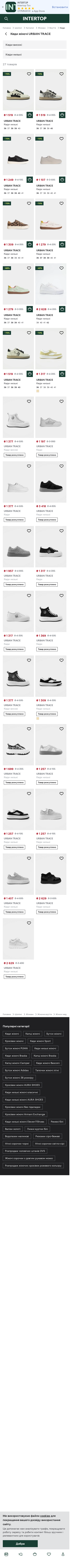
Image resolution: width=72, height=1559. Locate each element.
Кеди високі (14, 44)
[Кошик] (34, 1554)
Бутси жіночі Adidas (17, 1070)
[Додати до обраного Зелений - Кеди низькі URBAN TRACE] (29, 268)
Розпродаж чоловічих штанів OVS (25, 1151)
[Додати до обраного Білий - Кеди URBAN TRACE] (61, 401)
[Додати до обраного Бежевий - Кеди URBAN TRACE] (29, 466)
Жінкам (42, 28)
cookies (45, 1515)
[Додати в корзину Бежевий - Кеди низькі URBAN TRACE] (62, 374)
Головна (7, 28)
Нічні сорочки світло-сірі (49, 1143)
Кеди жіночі (12, 1033)
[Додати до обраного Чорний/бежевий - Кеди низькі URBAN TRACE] (29, 793)
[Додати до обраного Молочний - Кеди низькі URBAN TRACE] (61, 203)
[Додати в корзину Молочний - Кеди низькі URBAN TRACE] (62, 244)
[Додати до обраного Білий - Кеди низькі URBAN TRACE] (29, 73)
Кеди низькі (14, 54)
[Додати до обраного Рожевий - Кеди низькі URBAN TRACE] (29, 858)
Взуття (52, 28)
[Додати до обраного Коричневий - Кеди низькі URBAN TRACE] (29, 203)
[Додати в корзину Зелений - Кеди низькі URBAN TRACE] (30, 309)
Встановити (60, 7)
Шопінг (18, 28)
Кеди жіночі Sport (40, 1041)
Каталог (30, 28)
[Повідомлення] (63, 18)
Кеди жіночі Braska (16, 1055)
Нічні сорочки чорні (16, 1143)
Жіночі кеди (62, 1014)
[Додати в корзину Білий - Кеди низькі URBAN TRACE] (30, 115)
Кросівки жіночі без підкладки (22, 1107)
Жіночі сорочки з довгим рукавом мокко (29, 1158)
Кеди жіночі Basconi (48, 1063)
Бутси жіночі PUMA (16, 1048)
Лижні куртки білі (37, 1129)
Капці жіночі (33, 1033)
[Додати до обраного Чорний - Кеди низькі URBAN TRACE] (29, 138)
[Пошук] (6, 18)
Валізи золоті (12, 1129)
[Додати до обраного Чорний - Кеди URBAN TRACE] (61, 530)
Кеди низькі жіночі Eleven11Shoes (24, 1121)
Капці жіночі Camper (17, 1063)
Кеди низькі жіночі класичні (21, 1092)
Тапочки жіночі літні (47, 1070)
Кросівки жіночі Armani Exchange (25, 1114)
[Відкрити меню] (20, 1554)
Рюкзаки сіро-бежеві (47, 1136)
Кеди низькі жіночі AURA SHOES (24, 1099)
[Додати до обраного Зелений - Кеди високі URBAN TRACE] (29, 660)
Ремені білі (57, 1121)
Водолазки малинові (17, 1136)
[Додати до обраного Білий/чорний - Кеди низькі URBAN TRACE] (61, 660)
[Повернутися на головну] (35, 18)
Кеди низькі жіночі (45, 1048)
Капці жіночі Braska (45, 1055)
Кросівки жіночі (14, 1041)
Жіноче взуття (44, 1014)
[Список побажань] (48, 1554)
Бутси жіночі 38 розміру (19, 1077)
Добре (20, 1543)
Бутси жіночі (53, 1033)
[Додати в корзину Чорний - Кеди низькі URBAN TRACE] (30, 180)
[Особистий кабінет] (63, 1554)
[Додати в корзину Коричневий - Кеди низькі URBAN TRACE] (30, 244)
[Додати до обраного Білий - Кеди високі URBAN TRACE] (29, 401)
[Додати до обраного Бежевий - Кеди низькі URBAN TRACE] (61, 332)
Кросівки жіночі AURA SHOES (22, 1085)
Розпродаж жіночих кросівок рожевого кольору (33, 1165)
